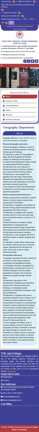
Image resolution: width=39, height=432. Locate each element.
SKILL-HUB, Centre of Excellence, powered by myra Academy (17, 6)
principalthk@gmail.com (11, 397)
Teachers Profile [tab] (11, 101)
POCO (32, 19)
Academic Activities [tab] (12, 119)
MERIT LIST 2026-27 (25, 1)
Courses (6, 380)
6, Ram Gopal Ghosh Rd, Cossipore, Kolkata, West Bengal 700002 (17, 388)
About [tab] (7, 96)
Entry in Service (27, 26)
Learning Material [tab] (11, 106)
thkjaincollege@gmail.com (12, 400)
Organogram (7, 377)
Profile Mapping (17, 26)
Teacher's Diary (6, 1)
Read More (12, 371)
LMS (24, 19)
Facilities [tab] (8, 115)
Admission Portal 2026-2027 (10, 16)
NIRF (2, 23)
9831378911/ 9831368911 (12, 393)
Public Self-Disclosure (19, 29)
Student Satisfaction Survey (10, 19)
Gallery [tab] (8, 110)
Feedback (9, 26)
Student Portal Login (10, 13)
